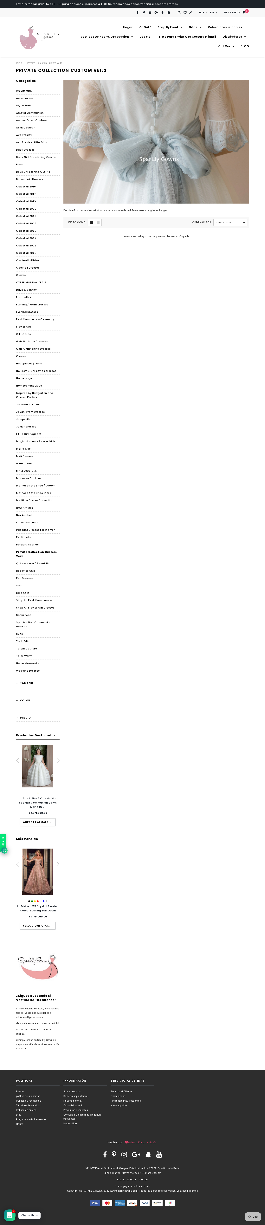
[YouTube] (169, 12)
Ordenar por (201, 222)
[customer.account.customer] (191, 12)
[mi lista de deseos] (185, 13)
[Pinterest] (144, 12)
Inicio (19, 63)
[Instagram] (150, 12)
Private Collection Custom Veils (44, 63)
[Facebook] (137, 12)
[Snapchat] (162, 12)
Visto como (77, 222)
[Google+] (156, 12)
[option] (38, 785)
